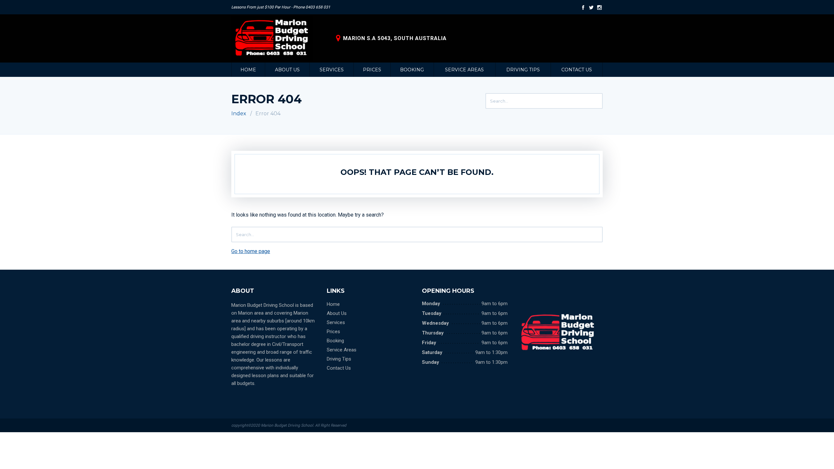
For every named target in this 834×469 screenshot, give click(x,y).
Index (238, 113)
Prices (372, 70)
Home (248, 70)
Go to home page (250, 251)
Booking (412, 70)
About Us (287, 70)
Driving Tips (523, 70)
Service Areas (464, 70)
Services (332, 70)
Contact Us (576, 70)
